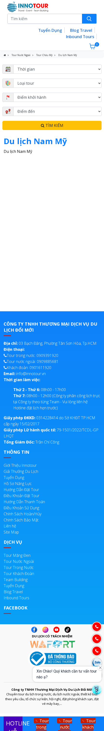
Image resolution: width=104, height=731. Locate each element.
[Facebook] (35, 630)
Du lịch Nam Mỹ (67, 55)
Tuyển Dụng (50, 30)
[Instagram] (46, 630)
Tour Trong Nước (19, 567)
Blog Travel (81, 30)
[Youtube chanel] (57, 630)
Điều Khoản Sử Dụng (21, 507)
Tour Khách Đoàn (19, 573)
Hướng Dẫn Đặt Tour (21, 489)
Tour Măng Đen (17, 555)
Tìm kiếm (54, 125)
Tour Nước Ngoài (21, 55)
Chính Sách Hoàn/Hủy (22, 514)
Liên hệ (10, 526)
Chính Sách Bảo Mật (21, 520)
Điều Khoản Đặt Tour (21, 495)
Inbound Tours (80, 36)
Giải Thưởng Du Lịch (21, 471)
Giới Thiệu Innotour (20, 465)
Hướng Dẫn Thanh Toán (24, 501)
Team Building (16, 579)
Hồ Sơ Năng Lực (18, 483)
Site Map (11, 532)
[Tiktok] (69, 630)
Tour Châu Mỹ (44, 55)
